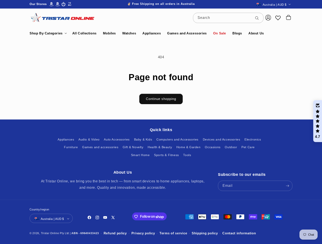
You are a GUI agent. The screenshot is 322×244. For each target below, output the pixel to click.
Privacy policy (143, 233)
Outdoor (231, 147)
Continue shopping (161, 99)
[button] (48, 33)
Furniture (71, 147)
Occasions (212, 147)
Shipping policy (205, 233)
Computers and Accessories (177, 139)
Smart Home (140, 155)
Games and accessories (100, 147)
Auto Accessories (117, 139)
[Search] (258, 18)
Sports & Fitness (166, 155)
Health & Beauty (160, 147)
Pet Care (248, 147)
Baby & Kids (143, 139)
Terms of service (173, 233)
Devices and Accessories (221, 139)
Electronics (252, 139)
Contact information (239, 233)
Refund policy (115, 233)
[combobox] (228, 18)
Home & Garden (188, 147)
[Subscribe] (287, 186)
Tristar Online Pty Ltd (55, 233)
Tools (187, 155)
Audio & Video (89, 139)
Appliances (66, 139)
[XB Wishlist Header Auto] (278, 18)
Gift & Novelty (133, 147)
